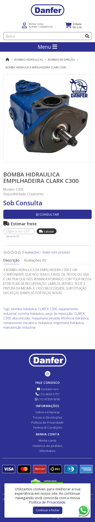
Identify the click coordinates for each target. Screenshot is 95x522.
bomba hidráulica (23, 309)
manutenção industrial (19, 327)
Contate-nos (49, 389)
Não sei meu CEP (12, 236)
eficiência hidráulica (75, 318)
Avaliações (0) (35, 260)
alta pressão (21, 318)
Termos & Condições (47, 427)
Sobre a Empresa (47, 412)
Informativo (48, 451)
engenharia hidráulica (68, 323)
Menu (45, 46)
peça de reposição (59, 313)
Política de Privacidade (47, 422)
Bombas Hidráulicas (28, 60)
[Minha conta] (24, 25)
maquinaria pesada (45, 318)
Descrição (11, 260)
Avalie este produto (56, 252)
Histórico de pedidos (47, 446)
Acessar (33, 26)
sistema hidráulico (31, 313)
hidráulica (45, 323)
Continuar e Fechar (47, 510)
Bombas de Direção (61, 60)
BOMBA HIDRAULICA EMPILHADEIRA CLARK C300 (36, 67)
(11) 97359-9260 (49, 399)
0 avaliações (31, 252)
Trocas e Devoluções (47, 417)
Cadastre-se (46, 26)
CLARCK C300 (47, 309)
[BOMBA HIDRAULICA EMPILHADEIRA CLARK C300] (47, 118)
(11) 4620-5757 (49, 394)
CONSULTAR (49, 214)
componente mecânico (20, 323)
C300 (7, 318)
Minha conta (47, 440)
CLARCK (79, 313)
